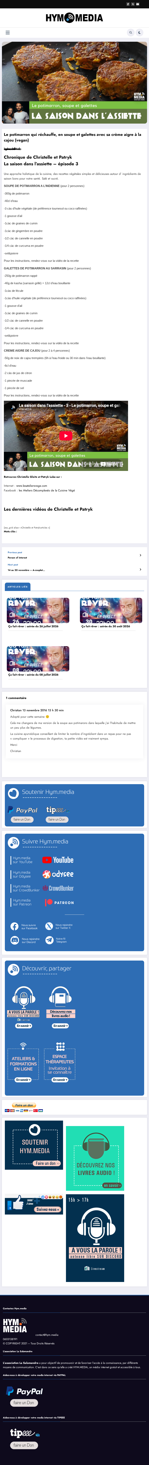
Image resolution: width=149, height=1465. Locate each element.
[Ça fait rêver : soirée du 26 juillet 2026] (38, 610)
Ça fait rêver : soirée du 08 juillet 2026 (33, 675)
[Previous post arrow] (140, 555)
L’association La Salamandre (20, 1363)
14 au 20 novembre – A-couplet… (26, 570)
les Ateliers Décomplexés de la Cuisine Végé (47, 490)
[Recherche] (131, 32)
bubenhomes (12, 149)
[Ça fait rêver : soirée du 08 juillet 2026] (38, 658)
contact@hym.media (47, 1335)
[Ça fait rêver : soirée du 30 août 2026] (111, 610)
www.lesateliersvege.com (31, 486)
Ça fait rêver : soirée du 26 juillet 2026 (33, 626)
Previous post (15, 552)
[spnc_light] (139, 32)
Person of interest (17, 557)
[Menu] (7, 32)
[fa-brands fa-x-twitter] (133, 4)
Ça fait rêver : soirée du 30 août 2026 (105, 626)
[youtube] (137, 4)
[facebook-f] (128, 4)
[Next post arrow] (140, 569)
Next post (13, 564)
